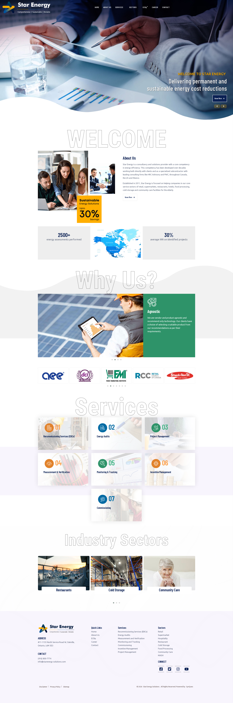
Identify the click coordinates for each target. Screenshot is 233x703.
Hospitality (163, 638)
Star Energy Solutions (151, 687)
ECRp (145, 7)
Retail (160, 632)
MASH (160, 655)
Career (155, 7)
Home (97, 7)
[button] (112, 359)
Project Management (127, 652)
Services (119, 7)
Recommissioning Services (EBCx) (132, 632)
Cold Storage (164, 645)
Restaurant (163, 642)
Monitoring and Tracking (129, 642)
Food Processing (165, 649)
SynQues (189, 687)
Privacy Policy (55, 687)
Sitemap (66, 687)
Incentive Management (128, 649)
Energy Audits (124, 635)
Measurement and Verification (131, 638)
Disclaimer (43, 687)
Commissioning (125, 645)
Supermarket (163, 635)
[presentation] (217, 106)
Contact (166, 7)
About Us (107, 7)
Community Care (165, 652)
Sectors (133, 7)
